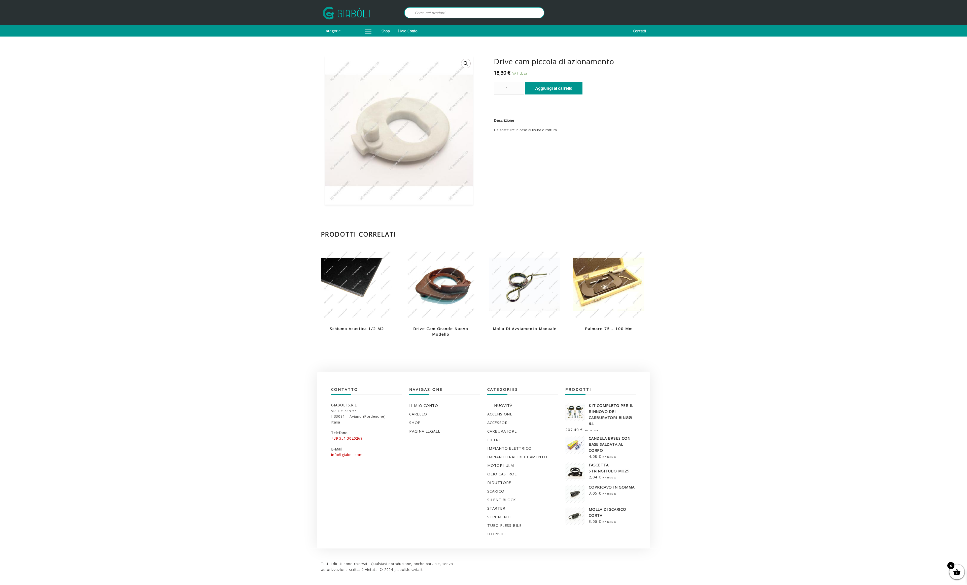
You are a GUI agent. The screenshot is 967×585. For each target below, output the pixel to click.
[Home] (346, 12)
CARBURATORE (502, 431)
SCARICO (495, 491)
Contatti (639, 30)
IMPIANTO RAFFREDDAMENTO (517, 456)
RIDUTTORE (499, 482)
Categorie (332, 30)
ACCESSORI (498, 422)
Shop (386, 30)
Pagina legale (424, 431)
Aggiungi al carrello (553, 88)
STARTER (496, 508)
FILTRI (493, 439)
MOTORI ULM (500, 465)
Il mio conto (407, 30)
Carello (418, 413)
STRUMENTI (499, 516)
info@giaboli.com (347, 454)
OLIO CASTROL (502, 473)
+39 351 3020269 (347, 438)
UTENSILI (496, 533)
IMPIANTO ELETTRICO (509, 448)
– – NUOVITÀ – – (503, 405)
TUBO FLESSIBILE (504, 525)
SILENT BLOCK (501, 499)
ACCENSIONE (499, 413)
